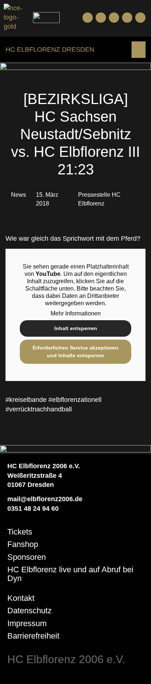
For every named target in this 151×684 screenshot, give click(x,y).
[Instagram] (114, 17)
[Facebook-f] (87, 17)
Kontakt (20, 598)
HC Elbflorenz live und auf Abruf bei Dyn (70, 574)
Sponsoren (26, 557)
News (18, 195)
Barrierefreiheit (33, 635)
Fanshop (22, 544)
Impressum (27, 623)
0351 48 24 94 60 (33, 508)
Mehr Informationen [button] (76, 313)
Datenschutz (29, 610)
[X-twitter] (127, 17)
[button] (139, 49)
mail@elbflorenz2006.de (44, 499)
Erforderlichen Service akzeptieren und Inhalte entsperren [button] (75, 351)
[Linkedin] (140, 17)
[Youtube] (101, 17)
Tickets (19, 531)
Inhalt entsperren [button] (75, 328)
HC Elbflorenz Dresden (49, 49)
